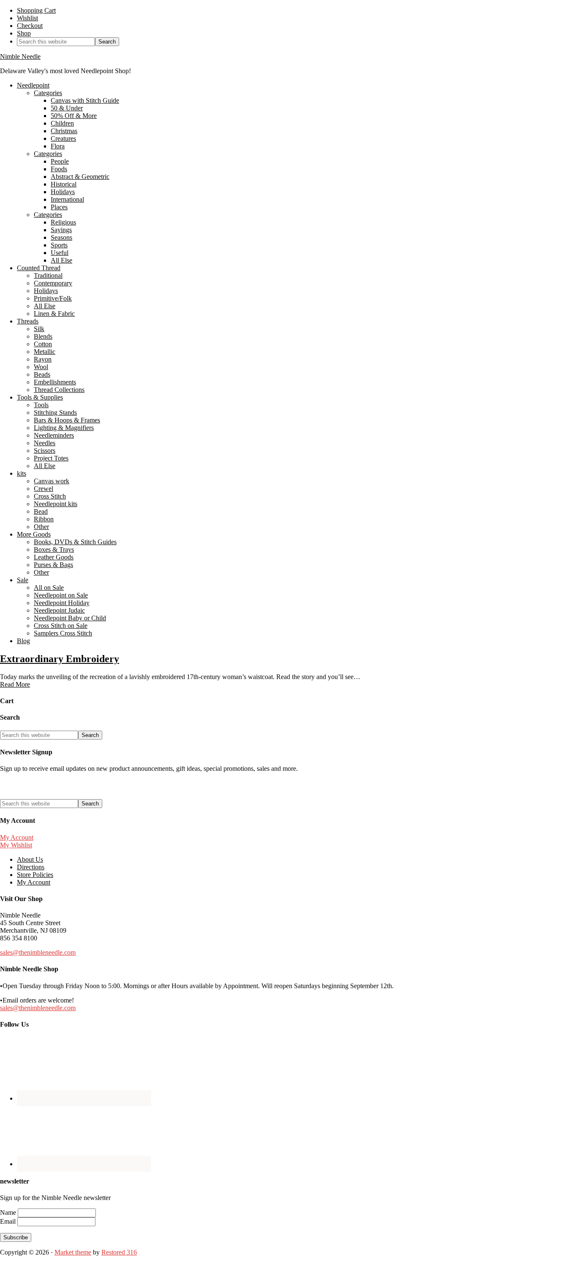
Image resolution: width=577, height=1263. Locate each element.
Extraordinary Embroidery (59, 658)
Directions (30, 867)
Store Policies (35, 874)
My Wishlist (16, 845)
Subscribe (15, 1237)
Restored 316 (119, 1252)
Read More (15, 684)
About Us (30, 859)
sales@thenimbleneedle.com (38, 952)
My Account (16, 837)
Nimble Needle (20, 56)
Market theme (72, 1252)
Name (9, 1212)
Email (8, 1221)
